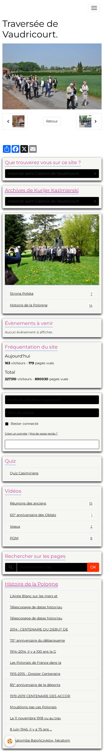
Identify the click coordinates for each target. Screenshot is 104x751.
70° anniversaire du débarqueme (37, 640)
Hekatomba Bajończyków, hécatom (40, 740)
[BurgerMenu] (94, 8)
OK (93, 567)
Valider (52, 444)
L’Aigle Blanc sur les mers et (34, 596)
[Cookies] (9, 741)
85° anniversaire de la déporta (35, 685)
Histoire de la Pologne (51, 305)
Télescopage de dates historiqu (36, 607)
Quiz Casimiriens (24, 473)
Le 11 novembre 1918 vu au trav (35, 718)
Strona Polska (51, 293)
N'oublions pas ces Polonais (33, 707)
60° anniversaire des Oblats (51, 515)
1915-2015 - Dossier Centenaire (35, 674)
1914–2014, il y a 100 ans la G (33, 651)
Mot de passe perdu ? (44, 433)
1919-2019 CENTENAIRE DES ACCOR (40, 696)
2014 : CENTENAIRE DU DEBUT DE (39, 629)
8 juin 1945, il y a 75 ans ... (31, 729)
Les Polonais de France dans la (35, 662)
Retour (52, 121)
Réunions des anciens (51, 503)
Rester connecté (24, 423)
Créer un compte (16, 433)
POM (51, 538)
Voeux (51, 526)
